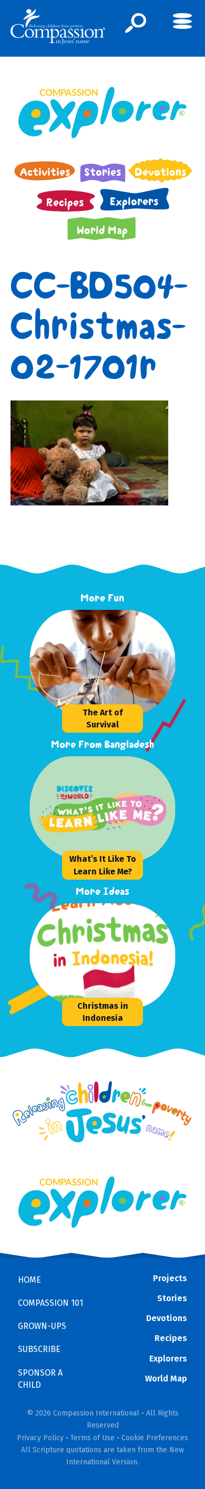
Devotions (166, 1318)
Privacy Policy (40, 1437)
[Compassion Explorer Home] (102, 112)
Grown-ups (42, 1326)
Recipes (171, 1338)
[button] (136, 23)
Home (29, 1280)
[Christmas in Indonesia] (108, 955)
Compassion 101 (50, 1303)
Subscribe (39, 1349)
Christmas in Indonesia (102, 1012)
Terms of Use (92, 1437)
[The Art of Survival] (108, 662)
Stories (172, 1298)
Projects (170, 1278)
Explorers (168, 1359)
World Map (166, 1379)
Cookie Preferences (154, 1437)
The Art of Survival (102, 718)
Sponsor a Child (40, 1379)
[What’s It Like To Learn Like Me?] (108, 808)
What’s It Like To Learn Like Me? (102, 865)
